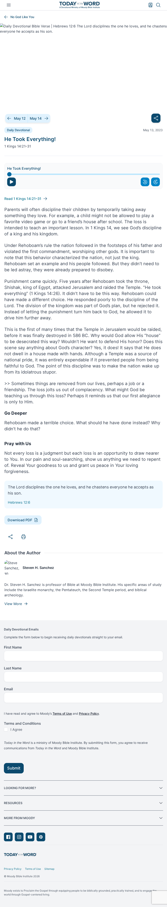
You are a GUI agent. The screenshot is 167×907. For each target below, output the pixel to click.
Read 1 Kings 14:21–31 (22, 198)
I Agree (16, 729)
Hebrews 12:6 (19, 502)
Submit (13, 768)
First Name (13, 647)
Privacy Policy (89, 713)
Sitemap (49, 868)
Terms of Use (62, 713)
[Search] (158, 5)
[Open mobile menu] (8, 5)
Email (8, 689)
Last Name (13, 668)
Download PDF (20, 520)
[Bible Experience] (150, 5)
